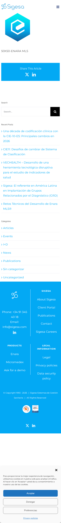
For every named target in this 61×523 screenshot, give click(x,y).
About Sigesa (46, 299)
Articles (8, 228)
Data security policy (46, 376)
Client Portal (46, 307)
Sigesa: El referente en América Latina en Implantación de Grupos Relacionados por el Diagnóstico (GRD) (30, 190)
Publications (12, 261)
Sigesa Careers (46, 331)
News (7, 252)
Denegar (30, 501)
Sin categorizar (13, 269)
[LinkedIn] (14, 332)
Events (8, 236)
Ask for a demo (14, 370)
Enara (15, 354)
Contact (46, 323)
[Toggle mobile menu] (58, 7)
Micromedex (15, 362)
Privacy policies (30, 518)
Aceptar (31, 493)
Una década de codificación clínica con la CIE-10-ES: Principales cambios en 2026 (30, 136)
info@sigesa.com (15, 327)
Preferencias (30, 510)
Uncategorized (13, 277)
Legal (46, 357)
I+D (5, 244)
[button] (56, 470)
